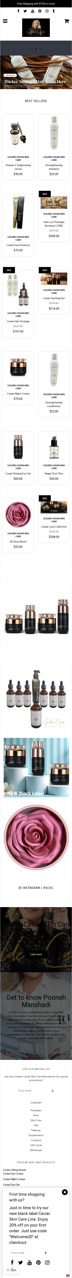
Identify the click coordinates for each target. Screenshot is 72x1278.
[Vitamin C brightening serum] (18, 134)
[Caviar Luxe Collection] (54, 507)
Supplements (36, 1135)
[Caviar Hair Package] (18, 290)
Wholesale (36, 1150)
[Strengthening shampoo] (54, 134)
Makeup (36, 1130)
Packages (36, 1110)
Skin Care (36, 1120)
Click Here (36, 954)
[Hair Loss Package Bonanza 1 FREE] (54, 202)
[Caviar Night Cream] (18, 367)
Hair (36, 1125)
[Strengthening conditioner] (54, 371)
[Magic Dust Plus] (54, 447)
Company (36, 1140)
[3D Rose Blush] (18, 514)
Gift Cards (36, 1145)
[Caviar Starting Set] (54, 279)
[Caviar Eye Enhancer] (18, 214)
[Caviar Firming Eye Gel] (18, 447)
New (36, 1115)
